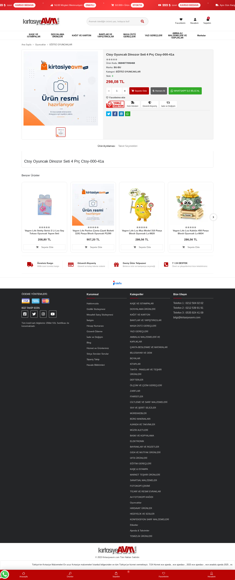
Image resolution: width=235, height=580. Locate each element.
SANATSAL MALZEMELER (143, 480)
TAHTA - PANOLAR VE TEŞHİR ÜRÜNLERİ (146, 371)
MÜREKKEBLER (138, 413)
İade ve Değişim (95, 337)
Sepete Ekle (141, 91)
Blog (89, 342)
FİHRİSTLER (136, 396)
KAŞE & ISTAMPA (139, 469)
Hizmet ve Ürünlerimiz (98, 348)
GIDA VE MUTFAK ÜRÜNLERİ (145, 452)
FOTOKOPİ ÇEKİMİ (140, 486)
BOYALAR (135, 358)
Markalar (201, 35)
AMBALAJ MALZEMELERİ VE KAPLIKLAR (145, 339)
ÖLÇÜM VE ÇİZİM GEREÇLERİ (146, 385)
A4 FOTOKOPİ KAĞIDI (141, 497)
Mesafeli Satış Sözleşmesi (100, 314)
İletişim (90, 320)
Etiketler (134, 525)
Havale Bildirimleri (96, 365)
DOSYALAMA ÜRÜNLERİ (142, 309)
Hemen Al (160, 91)
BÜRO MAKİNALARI (140, 419)
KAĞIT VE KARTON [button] (81, 35)
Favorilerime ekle (117, 97)
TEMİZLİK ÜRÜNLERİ (141, 536)
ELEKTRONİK (137, 441)
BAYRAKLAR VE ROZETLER (144, 446)
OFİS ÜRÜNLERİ (138, 458)
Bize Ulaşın (180, 294)
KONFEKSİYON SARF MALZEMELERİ (149, 519)
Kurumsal (92, 294)
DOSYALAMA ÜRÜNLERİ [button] (57, 35)
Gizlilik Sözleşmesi (96, 309)
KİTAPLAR (135, 364)
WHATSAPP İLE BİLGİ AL (187, 91)
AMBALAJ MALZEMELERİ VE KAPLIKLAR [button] (177, 35)
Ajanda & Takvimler (139, 530)
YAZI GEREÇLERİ (139, 331)
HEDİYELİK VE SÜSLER (142, 514)
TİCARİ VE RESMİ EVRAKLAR (145, 491)
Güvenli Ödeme (94, 331)
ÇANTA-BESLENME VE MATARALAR (149, 347)
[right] (213, 217)
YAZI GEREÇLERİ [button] (153, 35)
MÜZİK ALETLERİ (139, 430)
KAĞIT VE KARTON (140, 314)
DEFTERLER (136, 379)
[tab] (106, 146)
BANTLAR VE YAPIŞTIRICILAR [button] (105, 35)
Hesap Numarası (95, 326)
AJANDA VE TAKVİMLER (142, 424)
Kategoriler (136, 294)
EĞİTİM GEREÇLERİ (140, 463)
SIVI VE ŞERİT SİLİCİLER (143, 407)
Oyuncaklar (135, 502)
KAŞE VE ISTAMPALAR (142, 303)
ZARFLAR (135, 391)
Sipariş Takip (93, 359)
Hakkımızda (93, 303)
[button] (194, 21)
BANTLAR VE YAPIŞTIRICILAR (145, 320)
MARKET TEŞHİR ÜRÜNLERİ (145, 474)
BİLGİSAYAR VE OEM (141, 353)
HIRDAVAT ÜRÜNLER (141, 508)
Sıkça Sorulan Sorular (98, 353)
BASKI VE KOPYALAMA (142, 435)
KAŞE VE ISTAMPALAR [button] (33, 35)
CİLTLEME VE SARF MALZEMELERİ (148, 402)
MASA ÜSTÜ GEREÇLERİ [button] (129, 35)
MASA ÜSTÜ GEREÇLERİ (143, 326)
